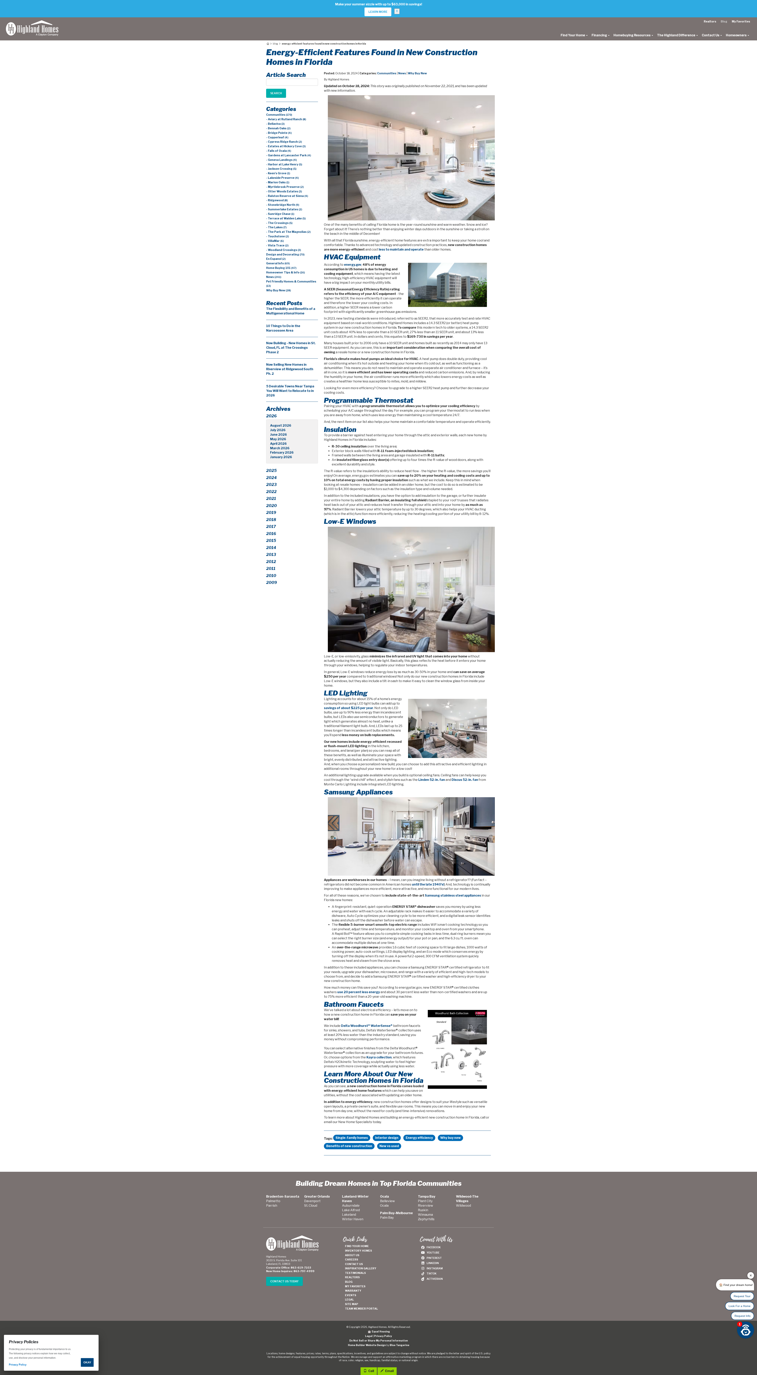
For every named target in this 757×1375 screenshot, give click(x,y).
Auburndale (351, 1205)
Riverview (425, 1205)
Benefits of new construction (349, 1146)
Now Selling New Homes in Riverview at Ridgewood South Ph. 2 (289, 369)
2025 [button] (271, 470)
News (402, 73)
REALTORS (352, 1277)
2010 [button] (271, 575)
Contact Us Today (284, 1281)
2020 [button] (271, 505)
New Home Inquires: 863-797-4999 (290, 1271)
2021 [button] (271, 498)
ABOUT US (352, 1255)
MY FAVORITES (355, 1286)
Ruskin (423, 1210)
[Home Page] (267, 43)
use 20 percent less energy (358, 992)
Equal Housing (380, 1331)
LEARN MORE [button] (377, 11)
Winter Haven (352, 1219)
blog (275, 43)
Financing (600, 35)
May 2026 (278, 439)
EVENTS (350, 1295)
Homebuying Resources (632, 35)
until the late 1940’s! (428, 884)
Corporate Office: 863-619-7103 (288, 1267)
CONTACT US (354, 1264)
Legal (368, 1336)
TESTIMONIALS (355, 1272)
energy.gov (352, 265)
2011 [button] (270, 568)
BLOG (348, 1281)
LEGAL (349, 1299)
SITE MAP (351, 1304)
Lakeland (349, 1215)
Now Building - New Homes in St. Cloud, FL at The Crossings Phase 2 (291, 347)
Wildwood (463, 1205)
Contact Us (711, 35)
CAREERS (351, 1259)
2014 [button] (271, 547)
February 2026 (282, 452)
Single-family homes (352, 1138)
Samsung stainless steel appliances (453, 895)
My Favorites (741, 21)
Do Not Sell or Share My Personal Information (378, 1340)
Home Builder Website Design (367, 1345)
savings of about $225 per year (348, 708)
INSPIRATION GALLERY (360, 1268)
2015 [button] (271, 540)
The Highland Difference (676, 35)
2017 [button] (271, 526)
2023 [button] (271, 484)
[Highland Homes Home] (32, 22)
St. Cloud (310, 1205)
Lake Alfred (351, 1210)
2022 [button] (271, 491)
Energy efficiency (419, 1138)
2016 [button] (271, 533)
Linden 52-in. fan (431, 780)
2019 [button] (271, 512)
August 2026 (280, 425)
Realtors (710, 21)
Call (371, 1371)
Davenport (312, 1201)
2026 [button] (271, 416)
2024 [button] (271, 477)
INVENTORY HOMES (358, 1250)
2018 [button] (271, 519)
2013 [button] (271, 554)
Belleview (387, 1201)
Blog (724, 21)
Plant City (425, 1201)
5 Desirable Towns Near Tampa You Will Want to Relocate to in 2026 (290, 390)
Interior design (386, 1138)
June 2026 (278, 434)
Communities (386, 73)
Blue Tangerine (399, 1345)
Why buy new (450, 1138)
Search (276, 93)
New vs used (389, 1146)
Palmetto (273, 1201)
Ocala (384, 1205)
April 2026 (278, 444)
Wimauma (425, 1215)
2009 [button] (271, 582)
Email (389, 1371)
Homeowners (736, 35)
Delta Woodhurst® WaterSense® (366, 1026)
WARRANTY (353, 1290)
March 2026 (279, 448)
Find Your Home (573, 35)
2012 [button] (271, 561)
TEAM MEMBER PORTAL (361, 1308)
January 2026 (281, 457)
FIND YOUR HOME (357, 1246)
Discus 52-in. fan (465, 780)
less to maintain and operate (401, 249)
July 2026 (277, 430)
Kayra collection (379, 1057)
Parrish (271, 1205)
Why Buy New (417, 73)
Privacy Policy (383, 1336)
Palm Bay (387, 1217)
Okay (87, 1362)
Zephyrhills (426, 1219)
